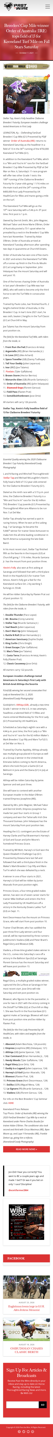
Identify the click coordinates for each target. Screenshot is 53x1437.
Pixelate (10, 371)
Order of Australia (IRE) (23, 140)
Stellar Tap (8, 477)
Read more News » (26, 1149)
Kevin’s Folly (9, 567)
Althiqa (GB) (22, 704)
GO (42, 1404)
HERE (11, 1103)
